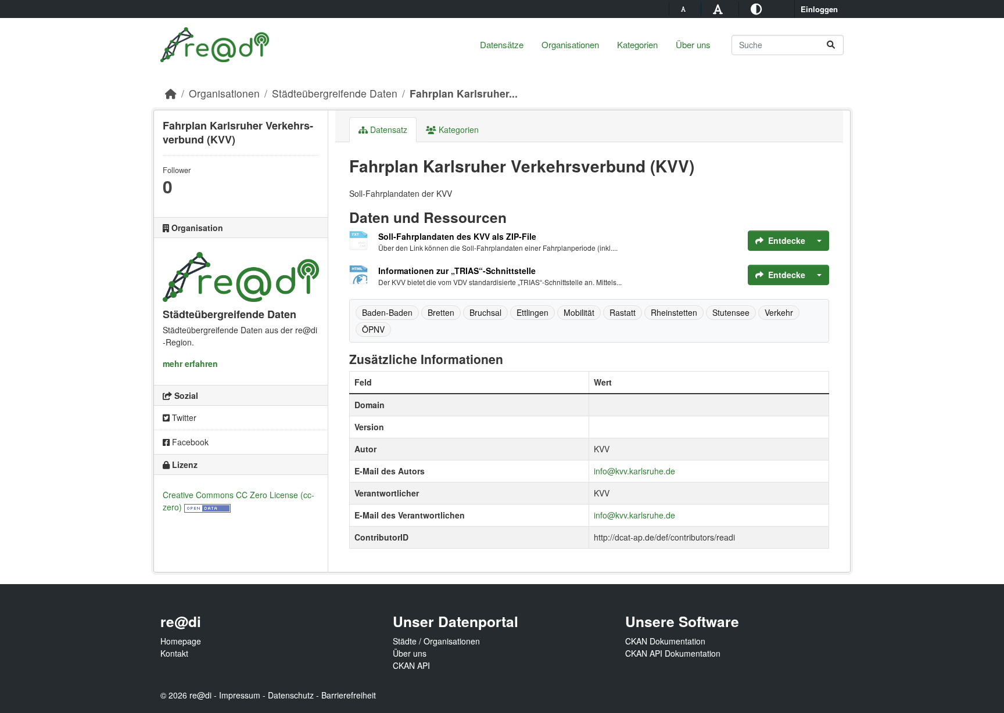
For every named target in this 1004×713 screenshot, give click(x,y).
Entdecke (786, 240)
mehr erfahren (190, 363)
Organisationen (570, 44)
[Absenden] (830, 45)
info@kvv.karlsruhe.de (634, 471)
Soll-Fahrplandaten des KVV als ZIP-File (457, 236)
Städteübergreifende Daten (334, 93)
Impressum (239, 695)
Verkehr (779, 312)
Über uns (693, 44)
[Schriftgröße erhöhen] (720, 8)
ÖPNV (373, 329)
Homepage (180, 641)
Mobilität (579, 312)
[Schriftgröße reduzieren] (685, 8)
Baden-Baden (387, 312)
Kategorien (637, 44)
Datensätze (501, 44)
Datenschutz (291, 695)
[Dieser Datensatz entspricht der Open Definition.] (207, 507)
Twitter (183, 417)
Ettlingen (532, 312)
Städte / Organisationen (436, 641)
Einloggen (819, 9)
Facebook (189, 442)
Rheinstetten (674, 312)
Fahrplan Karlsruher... (464, 93)
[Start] (171, 93)
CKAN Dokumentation (665, 641)
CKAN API (411, 665)
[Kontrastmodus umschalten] (757, 8)
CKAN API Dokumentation (672, 653)
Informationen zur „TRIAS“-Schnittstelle (457, 270)
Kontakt (174, 653)
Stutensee (731, 312)
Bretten (441, 312)
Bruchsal (485, 312)
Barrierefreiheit (348, 695)
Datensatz (387, 129)
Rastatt (622, 312)
